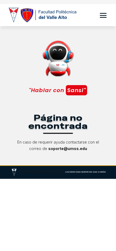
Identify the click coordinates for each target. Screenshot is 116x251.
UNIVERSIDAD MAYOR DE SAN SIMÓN (85, 172)
